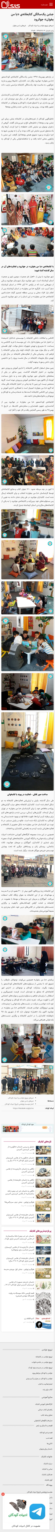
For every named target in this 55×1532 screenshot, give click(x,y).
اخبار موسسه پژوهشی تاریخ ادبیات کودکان (19, 1104)
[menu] (51, 5)
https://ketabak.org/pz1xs (23, 1108)
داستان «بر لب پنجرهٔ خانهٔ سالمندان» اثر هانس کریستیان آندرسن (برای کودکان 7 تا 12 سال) (19, 1237)
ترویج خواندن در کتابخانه (44, 1356)
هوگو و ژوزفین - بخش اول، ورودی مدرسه (19, 1269)
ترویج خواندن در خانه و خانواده (42, 1362)
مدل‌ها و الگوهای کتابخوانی (43, 1420)
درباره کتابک (48, 1463)
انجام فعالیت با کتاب (45, 1384)
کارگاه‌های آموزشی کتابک (43, 1404)
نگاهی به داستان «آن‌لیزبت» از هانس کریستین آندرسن (20, 1170)
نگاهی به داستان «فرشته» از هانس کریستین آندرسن (21, 1181)
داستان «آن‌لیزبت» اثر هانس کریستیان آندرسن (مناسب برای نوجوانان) (19, 1248)
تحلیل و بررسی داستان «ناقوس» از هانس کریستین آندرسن (21, 1148)
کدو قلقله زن (29, 1318)
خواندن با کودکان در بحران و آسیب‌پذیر (39, 1378)
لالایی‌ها (49, 1443)
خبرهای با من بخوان (19, 25)
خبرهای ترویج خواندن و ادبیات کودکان (41, 25)
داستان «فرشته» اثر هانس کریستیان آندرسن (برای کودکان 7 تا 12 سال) (20, 1216)
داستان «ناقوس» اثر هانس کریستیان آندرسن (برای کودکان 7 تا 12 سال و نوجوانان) (20, 1159)
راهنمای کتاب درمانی (45, 1409)
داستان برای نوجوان (45, 1449)
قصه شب (49, 1438)
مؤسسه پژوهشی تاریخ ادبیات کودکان (39, 1492)
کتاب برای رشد (47, 1389)
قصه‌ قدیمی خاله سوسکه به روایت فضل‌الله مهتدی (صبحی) (21, 1294)
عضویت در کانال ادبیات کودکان (26, 1526)
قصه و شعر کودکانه (46, 1432)
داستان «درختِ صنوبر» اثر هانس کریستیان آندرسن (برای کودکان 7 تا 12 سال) (19, 1283)
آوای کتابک (48, 1480)
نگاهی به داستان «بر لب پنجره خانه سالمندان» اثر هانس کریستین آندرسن (19, 1192)
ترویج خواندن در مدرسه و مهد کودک (40, 1367)
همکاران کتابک (47, 1474)
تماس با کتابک (47, 1469)
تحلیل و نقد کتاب (46, 1415)
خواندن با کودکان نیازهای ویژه (42, 1373)
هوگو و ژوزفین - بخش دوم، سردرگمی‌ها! (19, 1202)
